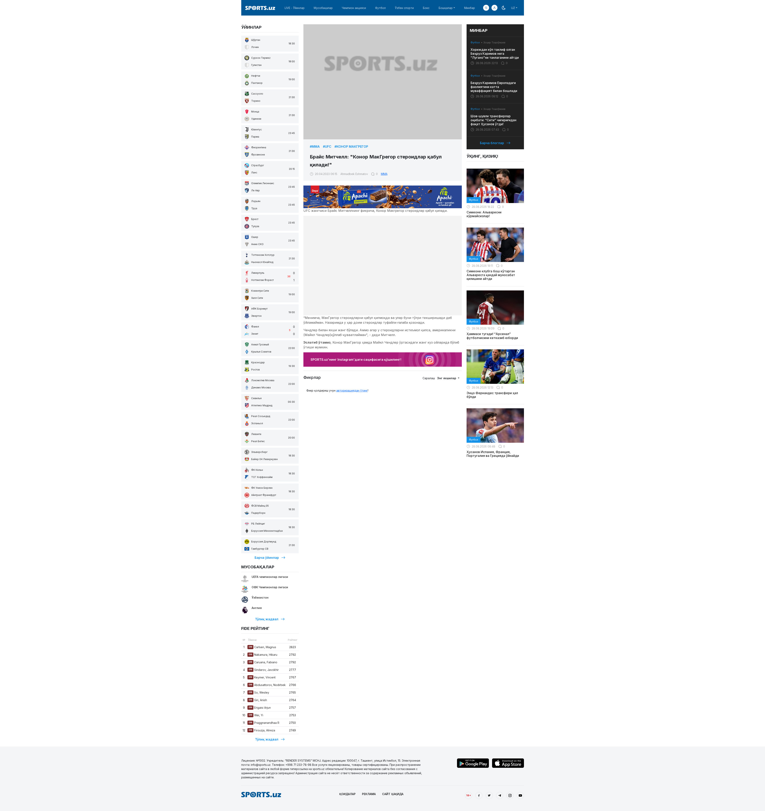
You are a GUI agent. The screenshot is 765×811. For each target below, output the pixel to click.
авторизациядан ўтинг (352, 390)
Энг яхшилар (447, 378)
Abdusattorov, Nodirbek (267, 685)
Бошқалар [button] (446, 8)
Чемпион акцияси (354, 8)
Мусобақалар (323, 8)
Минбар (469, 8)
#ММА (315, 147)
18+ (468, 795)
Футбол (380, 8)
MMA (384, 174)
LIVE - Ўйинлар (295, 8)
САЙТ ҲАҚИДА (392, 794)
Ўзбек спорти (404, 8)
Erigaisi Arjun (260, 707)
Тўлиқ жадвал (266, 619)
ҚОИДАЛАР (347, 794)
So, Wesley (259, 692)
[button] (494, 8)
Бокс (426, 8)
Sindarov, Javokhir (264, 669)
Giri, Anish (258, 700)
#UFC (327, 147)
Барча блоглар (492, 143)
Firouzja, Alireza (262, 730)
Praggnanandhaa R (264, 722)
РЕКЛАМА (369, 794)
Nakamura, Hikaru (263, 654)
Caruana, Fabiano (263, 662)
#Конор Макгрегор (351, 147)
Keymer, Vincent (262, 677)
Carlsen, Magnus (262, 647)
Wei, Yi (256, 715)
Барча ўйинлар (267, 558)
